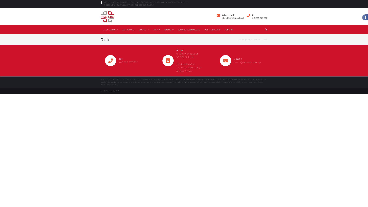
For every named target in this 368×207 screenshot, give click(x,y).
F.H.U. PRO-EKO (107, 91)
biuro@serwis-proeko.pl (233, 18)
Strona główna (245, 39)
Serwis (257, 39)
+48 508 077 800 (259, 18)
